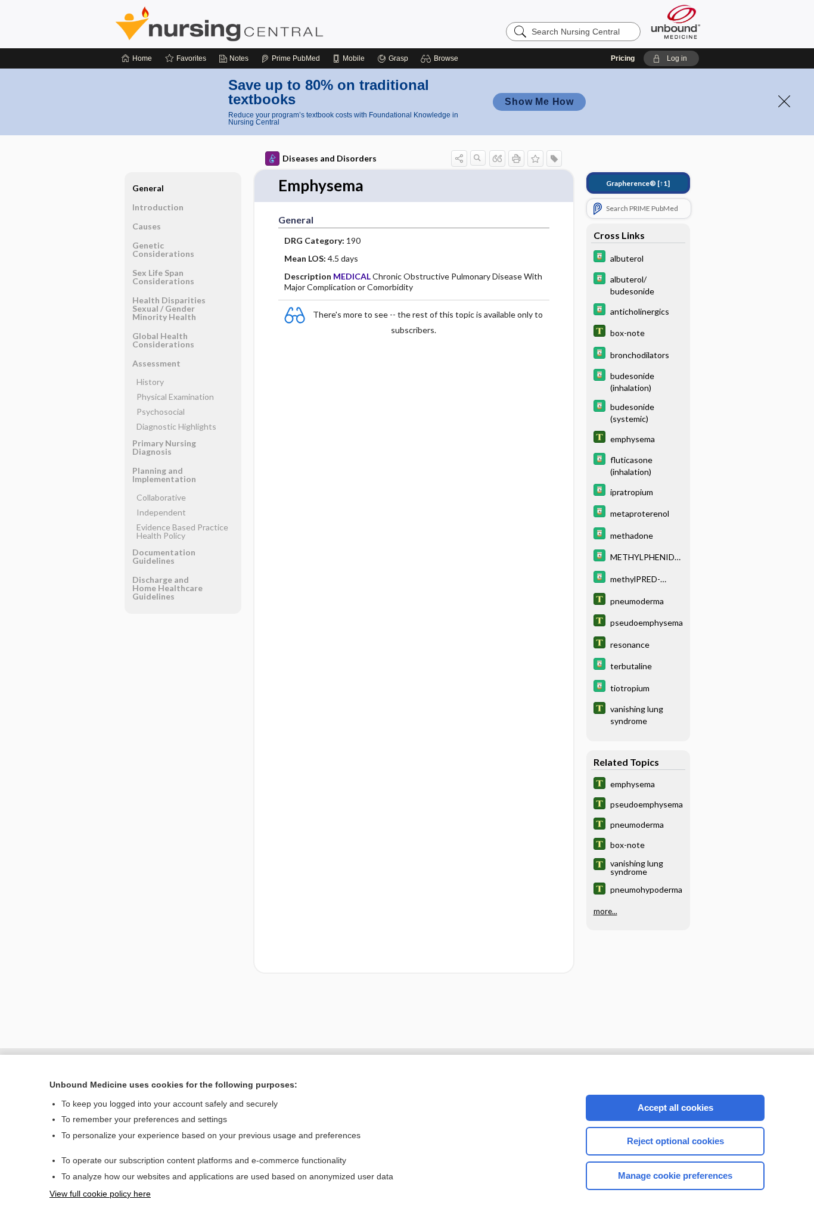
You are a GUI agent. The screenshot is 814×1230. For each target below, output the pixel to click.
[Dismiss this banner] (784, 101)
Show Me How (539, 102)
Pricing (623, 58)
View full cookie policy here (100, 1193)
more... (605, 911)
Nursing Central (264, 24)
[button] (441, 58)
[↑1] (638, 183)
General (148, 188)
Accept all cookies (675, 1107)
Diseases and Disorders (329, 158)
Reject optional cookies (675, 1141)
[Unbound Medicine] (676, 22)
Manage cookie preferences (675, 1175)
